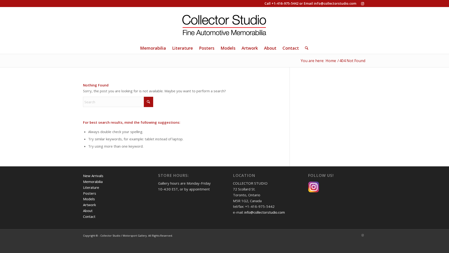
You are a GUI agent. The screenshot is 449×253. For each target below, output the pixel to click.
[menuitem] (153, 48)
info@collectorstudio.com (335, 3)
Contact (89, 216)
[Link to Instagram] (362, 3)
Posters (89, 193)
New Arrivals (93, 175)
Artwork (89, 204)
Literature (91, 187)
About (88, 210)
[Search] (305, 48)
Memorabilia (93, 181)
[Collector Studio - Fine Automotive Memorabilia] (224, 24)
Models (89, 199)
